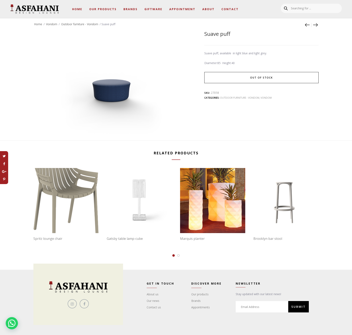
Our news (153, 301)
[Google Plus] (4, 171)
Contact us (154, 307)
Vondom (51, 24)
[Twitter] (4, 156)
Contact (230, 9)
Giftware (153, 9)
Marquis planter (192, 238)
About (208, 9)
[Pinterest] (4, 179)
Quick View (68, 224)
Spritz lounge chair (47, 238)
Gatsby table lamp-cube (125, 238)
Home (77, 9)
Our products (200, 294)
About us (152, 294)
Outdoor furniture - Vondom (79, 24)
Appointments (200, 307)
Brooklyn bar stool (267, 238)
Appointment (182, 9)
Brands (130, 9)
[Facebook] (4, 164)
